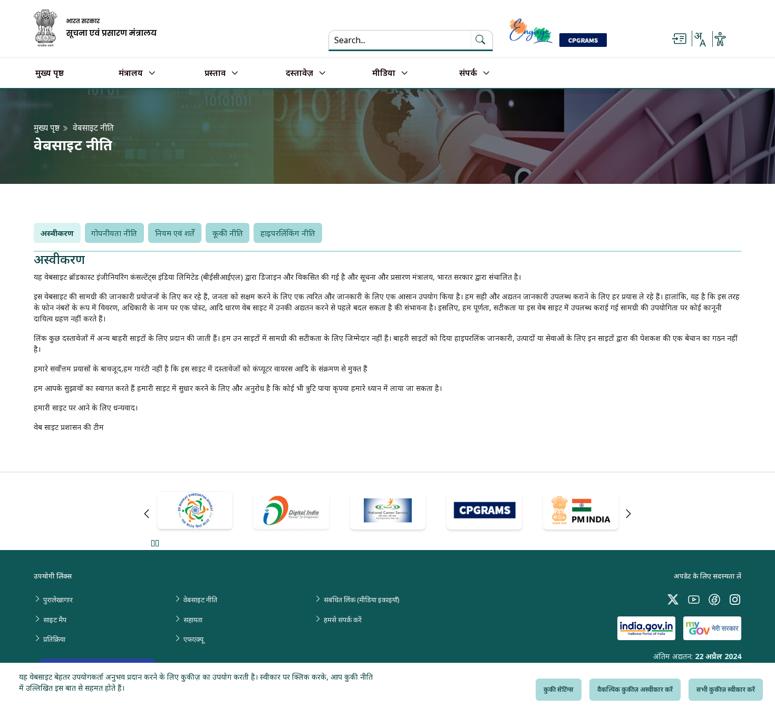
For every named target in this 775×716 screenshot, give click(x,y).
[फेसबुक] (714, 599)
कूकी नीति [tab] (227, 233)
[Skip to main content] (679, 39)
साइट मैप (54, 619)
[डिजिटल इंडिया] (291, 512)
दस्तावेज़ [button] (299, 73)
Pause (154, 543)
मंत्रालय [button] (131, 73)
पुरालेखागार (58, 599)
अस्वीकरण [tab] (57, 233)
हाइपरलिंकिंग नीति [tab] (287, 233)
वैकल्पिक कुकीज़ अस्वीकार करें (635, 689)
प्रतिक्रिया (54, 639)
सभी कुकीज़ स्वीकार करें (725, 689)
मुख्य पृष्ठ (49, 73)
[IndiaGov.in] (646, 628)
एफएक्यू (193, 639)
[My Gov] (712, 628)
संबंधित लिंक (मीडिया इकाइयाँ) (362, 599)
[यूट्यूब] (693, 599)
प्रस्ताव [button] (215, 73)
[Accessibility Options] (720, 39)
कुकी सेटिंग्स (559, 689)
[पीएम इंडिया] (580, 512)
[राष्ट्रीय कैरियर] (387, 512)
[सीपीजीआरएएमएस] (484, 512)
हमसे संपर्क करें (343, 619)
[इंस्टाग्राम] (735, 599)
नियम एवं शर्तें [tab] (175, 233)
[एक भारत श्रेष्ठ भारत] (194, 512)
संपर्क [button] (468, 73)
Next (628, 513)
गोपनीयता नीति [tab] (114, 233)
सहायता (192, 619)
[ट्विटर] (673, 599)
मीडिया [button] (383, 73)
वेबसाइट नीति (200, 599)
